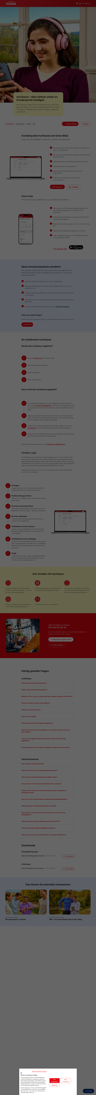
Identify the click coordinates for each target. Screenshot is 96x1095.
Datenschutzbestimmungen (39, 1071)
